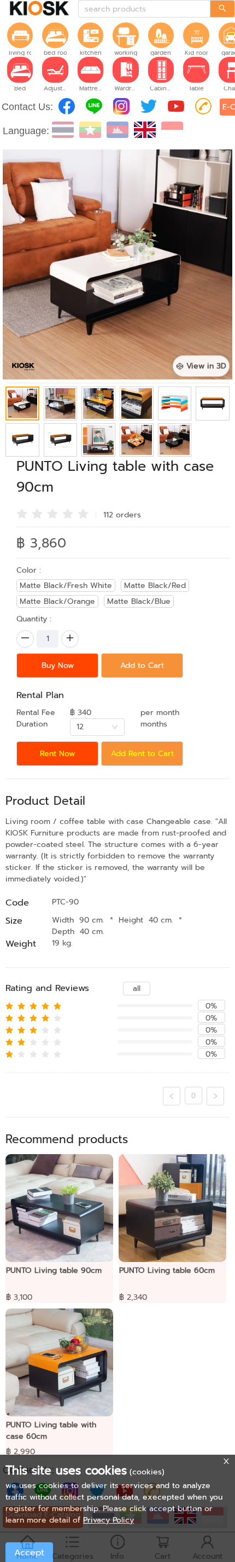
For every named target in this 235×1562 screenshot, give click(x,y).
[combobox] (97, 727)
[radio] (21, 513)
